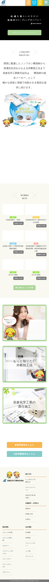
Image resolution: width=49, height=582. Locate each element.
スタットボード (7, 559)
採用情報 (27, 537)
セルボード (6, 545)
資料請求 (28, 4)
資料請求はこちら (25, 445)
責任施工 (40, 4)
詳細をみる (17, 223)
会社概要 (27, 532)
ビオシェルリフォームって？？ (24, 32)
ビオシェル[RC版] (8, 532)
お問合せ (34, 4)
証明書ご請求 (29, 514)
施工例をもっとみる (23, 287)
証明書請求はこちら (25, 454)
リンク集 (27, 551)
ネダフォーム (6, 572)
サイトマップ (29, 556)
